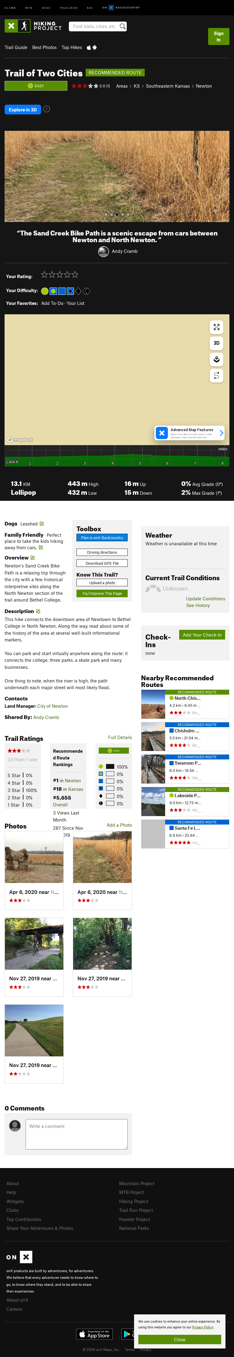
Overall (60, 804)
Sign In (219, 36)
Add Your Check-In (202, 634)
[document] (179, 1331)
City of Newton (52, 706)
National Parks (134, 1228)
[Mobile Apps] (92, 47)
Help (11, 1192)
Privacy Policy (202, 1327)
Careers (14, 1309)
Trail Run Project (136, 1210)
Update (205, 598)
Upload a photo (102, 582)
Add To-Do (52, 303)
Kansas (75, 789)
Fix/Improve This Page (102, 593)
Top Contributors (23, 1219)
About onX (17, 1300)
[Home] (36, 26)
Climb (10, 7)
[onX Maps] (19, 1261)
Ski (90, 7)
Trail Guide (16, 47)
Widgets (15, 1201)
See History (198, 605)
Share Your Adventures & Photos (39, 1228)
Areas (122, 86)
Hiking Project (133, 1201)
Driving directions (102, 552)
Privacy (145, 1349)
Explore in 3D (23, 109)
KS (137, 86)
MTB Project (131, 1192)
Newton (204, 86)
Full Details (120, 737)
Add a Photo (119, 825)
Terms (130, 1349)
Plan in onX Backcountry (102, 537)
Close (180, 1339)
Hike (46, 7)
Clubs (12, 1210)
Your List (75, 303)
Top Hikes (72, 47)
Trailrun (69, 7)
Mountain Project (136, 1183)
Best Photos (44, 47)
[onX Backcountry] (121, 8)
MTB (29, 7)
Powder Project (134, 1219)
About (12, 1183)
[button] (11, 176)
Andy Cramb (125, 251)
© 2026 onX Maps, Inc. (101, 1349)
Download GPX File (102, 563)
